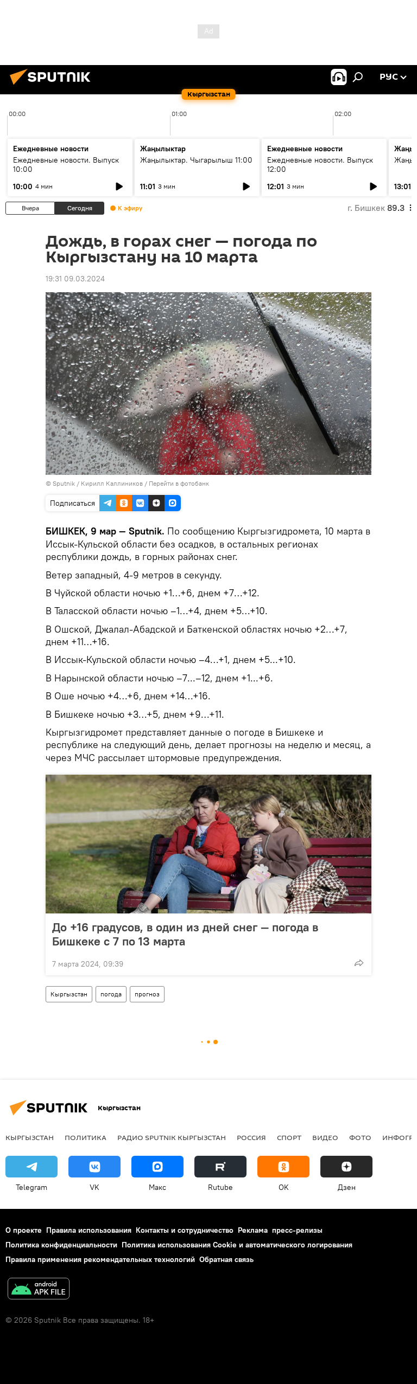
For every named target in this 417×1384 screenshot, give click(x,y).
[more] (359, 963)
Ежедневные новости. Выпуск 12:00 (320, 164)
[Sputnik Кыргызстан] (53, 86)
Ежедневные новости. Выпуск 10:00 (66, 164)
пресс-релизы (297, 1230)
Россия (251, 1137)
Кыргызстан (68, 994)
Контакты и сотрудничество (184, 1230)
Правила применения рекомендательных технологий (100, 1259)
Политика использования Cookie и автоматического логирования (237, 1245)
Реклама (253, 1230)
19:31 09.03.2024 (75, 279)
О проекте (23, 1230)
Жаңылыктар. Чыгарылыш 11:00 (196, 160)
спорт (289, 1137)
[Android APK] (38, 1290)
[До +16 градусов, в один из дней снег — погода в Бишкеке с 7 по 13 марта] (208, 844)
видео (325, 1137)
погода (111, 994)
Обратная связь (226, 1259)
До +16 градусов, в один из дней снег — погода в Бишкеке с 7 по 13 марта (185, 934)
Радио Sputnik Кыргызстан (171, 1137)
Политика (85, 1137)
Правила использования (88, 1230)
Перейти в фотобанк (179, 483)
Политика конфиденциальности (61, 1245)
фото (360, 1137)
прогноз (147, 994)
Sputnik (64, 483)
